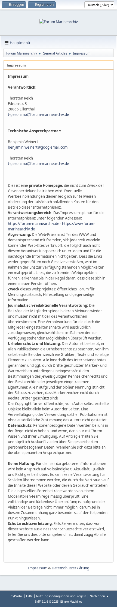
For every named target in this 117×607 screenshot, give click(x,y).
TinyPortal (15, 596)
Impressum (16, 65)
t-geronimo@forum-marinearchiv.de (38, 114)
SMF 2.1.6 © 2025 (47, 601)
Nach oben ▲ (99, 596)
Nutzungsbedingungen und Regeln (61, 596)
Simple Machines (71, 601)
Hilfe (29, 596)
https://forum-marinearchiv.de (33, 223)
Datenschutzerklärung (70, 568)
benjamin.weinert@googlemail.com (37, 147)
